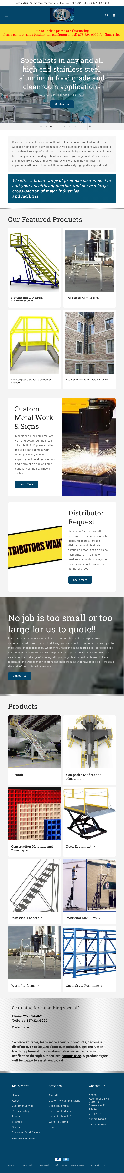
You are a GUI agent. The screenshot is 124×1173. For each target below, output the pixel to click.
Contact (16, 1127)
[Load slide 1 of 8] (41, 126)
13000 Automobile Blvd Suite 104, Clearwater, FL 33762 (99, 1102)
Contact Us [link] (19, 1027)
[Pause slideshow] (90, 126)
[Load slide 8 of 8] (74, 126)
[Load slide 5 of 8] (60, 126)
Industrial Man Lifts (81, 918)
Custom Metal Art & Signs (64, 1100)
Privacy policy (28, 1165)
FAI (17, 1165)
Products (17, 1116)
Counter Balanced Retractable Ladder (87, 379)
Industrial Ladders (25, 918)
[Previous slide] (33, 126)
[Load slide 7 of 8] (70, 126)
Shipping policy (45, 1165)
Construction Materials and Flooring (32, 848)
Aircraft (17, 775)
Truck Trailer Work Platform (82, 297)
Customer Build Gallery (26, 1132)
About (15, 1100)
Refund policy (61, 1165)
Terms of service (78, 1165)
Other (52, 1127)
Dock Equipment (79, 846)
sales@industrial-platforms (46, 35)
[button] (6, 15)
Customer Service (22, 1105)
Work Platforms (23, 985)
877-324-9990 (88, 35)
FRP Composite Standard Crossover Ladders (31, 381)
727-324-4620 (97, 1124)
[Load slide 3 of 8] (50, 126)
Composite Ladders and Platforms (84, 777)
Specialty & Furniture (82, 985)
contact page (71, 1056)
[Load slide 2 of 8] (45, 126)
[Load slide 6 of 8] (65, 126)
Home (15, 1095)
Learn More (26, 484)
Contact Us (62, 100)
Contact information (98, 1165)
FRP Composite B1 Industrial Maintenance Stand (27, 299)
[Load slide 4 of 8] (55, 126)
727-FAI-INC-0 (97, 1114)
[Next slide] (82, 126)
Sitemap (17, 1121)
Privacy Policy (20, 1111)
